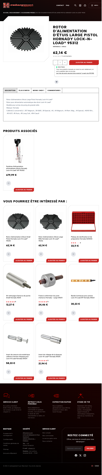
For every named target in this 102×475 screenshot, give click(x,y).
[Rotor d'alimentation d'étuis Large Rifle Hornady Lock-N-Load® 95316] (50, 221)
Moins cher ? (38, 90)
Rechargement (15, 12)
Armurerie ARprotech (10, 451)
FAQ (67, 5)
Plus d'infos (24, 90)
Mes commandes (47, 434)
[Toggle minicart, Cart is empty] (85, 5)
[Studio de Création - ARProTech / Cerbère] (95, 464)
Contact (60, 5)
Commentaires (54, 90)
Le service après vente (49, 436)
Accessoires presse (28, 12)
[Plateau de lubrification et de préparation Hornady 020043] (82, 221)
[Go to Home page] (18, 5)
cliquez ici (31, 446)
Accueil (6, 12)
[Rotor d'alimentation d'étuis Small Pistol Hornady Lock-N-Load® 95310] (18, 221)
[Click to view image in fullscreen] (26, 39)
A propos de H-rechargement (8, 432)
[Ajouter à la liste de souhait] (57, 82)
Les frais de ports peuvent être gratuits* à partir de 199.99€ (75, 73)
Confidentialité (8, 437)
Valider (88, 446)
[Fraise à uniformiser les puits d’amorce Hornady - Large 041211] (50, 279)
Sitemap (5, 447)
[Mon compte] (80, 5)
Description (10, 90)
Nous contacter (47, 439)
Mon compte (46, 431)
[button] (76, 56)
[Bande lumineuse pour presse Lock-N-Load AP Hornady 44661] (82, 279)
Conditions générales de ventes (11, 442)
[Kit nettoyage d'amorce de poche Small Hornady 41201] (18, 279)
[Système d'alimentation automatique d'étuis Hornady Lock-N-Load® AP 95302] (18, 151)
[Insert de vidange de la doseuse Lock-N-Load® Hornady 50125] (50, 337)
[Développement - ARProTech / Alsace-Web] (90, 464)
